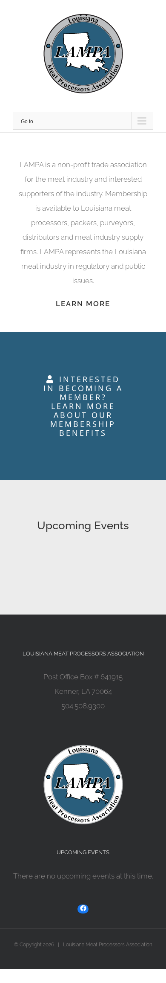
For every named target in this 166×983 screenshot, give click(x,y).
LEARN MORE (83, 303)
